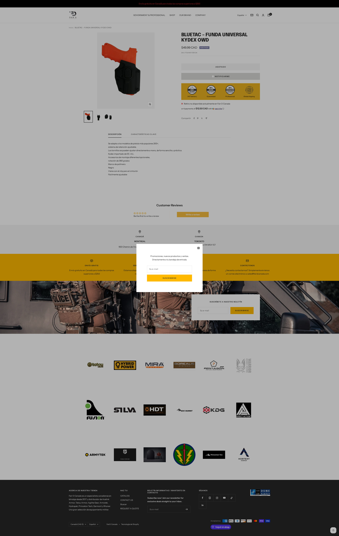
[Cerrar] (198, 248)
